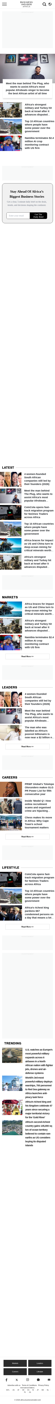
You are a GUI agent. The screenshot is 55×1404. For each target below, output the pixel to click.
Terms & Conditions (29, 1385)
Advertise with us (13, 1385)
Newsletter (49, 1379)
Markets (15, 1363)
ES (28, 1390)
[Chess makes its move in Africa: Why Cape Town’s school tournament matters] (27, 822)
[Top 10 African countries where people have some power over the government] (27, 126)
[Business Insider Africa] (27, 4)
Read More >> (27, 656)
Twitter (16, 1379)
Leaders (40, 1363)
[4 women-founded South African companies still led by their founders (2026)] (27, 479)
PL (25, 1392)
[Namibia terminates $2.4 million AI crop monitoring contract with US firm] (27, 143)
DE (23, 1390)
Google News (38, 1379)
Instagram (27, 1379)
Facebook (6, 1379)
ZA (30, 1392)
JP (38, 1390)
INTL (8, 1390)
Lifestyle (40, 1372)
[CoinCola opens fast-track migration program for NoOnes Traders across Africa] (27, 512)
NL (48, 1390)
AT (18, 1390)
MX (43, 1390)
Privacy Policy (43, 1385)
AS (14, 1390)
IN (33, 1390)
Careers (15, 1372)
